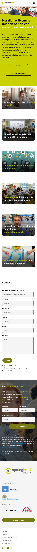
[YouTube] (8, 548)
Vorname (5, 299)
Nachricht (5, 335)
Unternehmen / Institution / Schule (13, 290)
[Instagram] (12, 548)
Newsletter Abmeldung (18, 443)
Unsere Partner (18, 520)
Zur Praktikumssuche (19, 73)
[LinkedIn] (3, 548)
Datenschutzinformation (9, 537)
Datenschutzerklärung (9, 448)
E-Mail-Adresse (7, 415)
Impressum (5, 534)
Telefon (4, 317)
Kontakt (18, 66)
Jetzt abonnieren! (22, 426)
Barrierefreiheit (7, 540)
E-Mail (4, 326)
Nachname (6, 308)
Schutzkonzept (6, 543)
